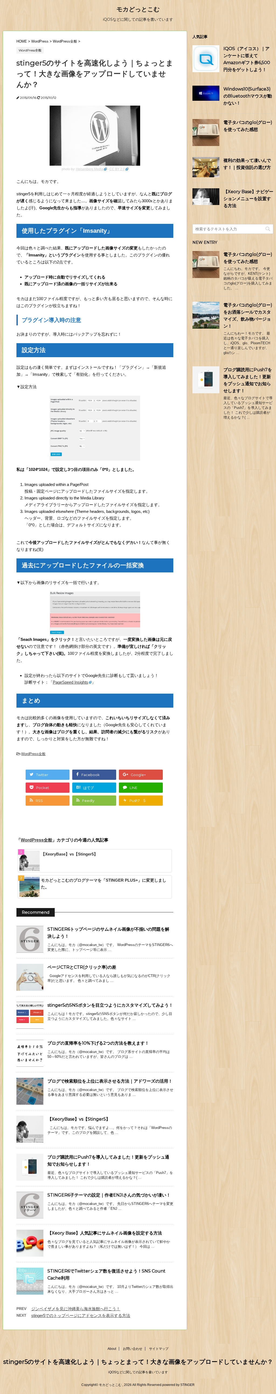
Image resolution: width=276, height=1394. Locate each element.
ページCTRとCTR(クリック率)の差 (81, 967)
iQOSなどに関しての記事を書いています (138, 1372)
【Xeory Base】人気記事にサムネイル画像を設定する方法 (104, 1233)
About (112, 1349)
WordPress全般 (33, 754)
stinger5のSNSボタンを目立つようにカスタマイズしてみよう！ (110, 1005)
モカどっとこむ (138, 9)
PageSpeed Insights (70, 682)
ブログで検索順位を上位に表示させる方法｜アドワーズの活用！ (109, 1081)
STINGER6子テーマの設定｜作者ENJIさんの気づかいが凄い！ (109, 1195)
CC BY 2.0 (117, 169)
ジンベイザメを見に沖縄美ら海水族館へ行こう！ (75, 1308)
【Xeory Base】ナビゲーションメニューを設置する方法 (248, 198)
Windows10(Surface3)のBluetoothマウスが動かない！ (247, 96)
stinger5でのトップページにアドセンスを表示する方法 (80, 1315)
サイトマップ (158, 1349)
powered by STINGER (178, 1385)
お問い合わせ (132, 1349)
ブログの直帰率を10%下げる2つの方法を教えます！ (98, 1043)
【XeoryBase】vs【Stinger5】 (69, 854)
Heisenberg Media (89, 169)
